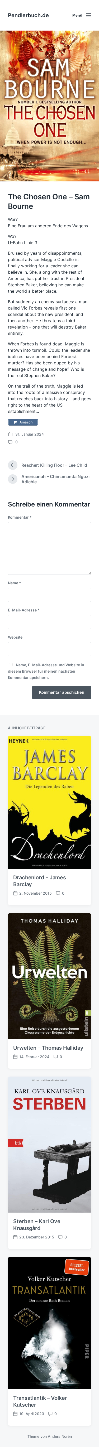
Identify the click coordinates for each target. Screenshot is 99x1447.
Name (14, 583)
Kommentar (20, 517)
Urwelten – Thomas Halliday (48, 1048)
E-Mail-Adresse (24, 610)
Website (15, 637)
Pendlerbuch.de (28, 15)
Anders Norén (60, 1436)
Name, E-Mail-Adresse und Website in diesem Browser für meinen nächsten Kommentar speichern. (46, 671)
